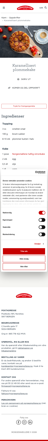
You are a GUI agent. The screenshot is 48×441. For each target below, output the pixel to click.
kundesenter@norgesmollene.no (17, 366)
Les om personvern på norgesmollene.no (21, 403)
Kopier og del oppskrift (26, 88)
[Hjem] (25, 8)
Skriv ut (26, 79)
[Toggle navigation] (7, 7)
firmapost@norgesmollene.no (15, 386)
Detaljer (37, 244)
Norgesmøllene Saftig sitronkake (28, 154)
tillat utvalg (24, 259)
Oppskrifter (14, 18)
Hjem (4, 18)
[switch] (42, 220)
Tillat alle (24, 251)
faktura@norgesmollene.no (14, 393)
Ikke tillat (24, 266)
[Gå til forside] (24, 295)
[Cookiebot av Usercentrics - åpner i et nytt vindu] (35, 172)
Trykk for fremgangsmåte (24, 106)
